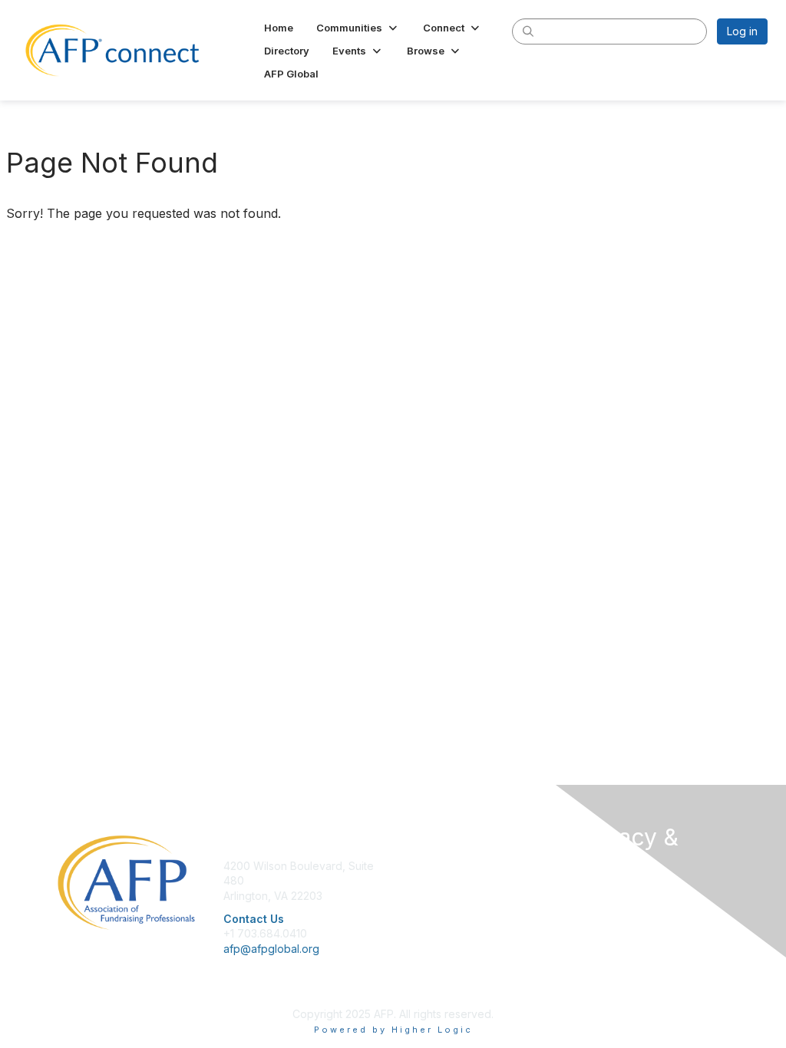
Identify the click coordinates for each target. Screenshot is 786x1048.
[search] (528, 30)
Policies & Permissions (632, 908)
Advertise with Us (619, 938)
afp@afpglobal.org (271, 948)
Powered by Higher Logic (393, 1029)
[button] (358, 27)
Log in (742, 31)
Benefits (420, 880)
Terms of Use (610, 923)
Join (410, 865)
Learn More (428, 895)
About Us (599, 893)
